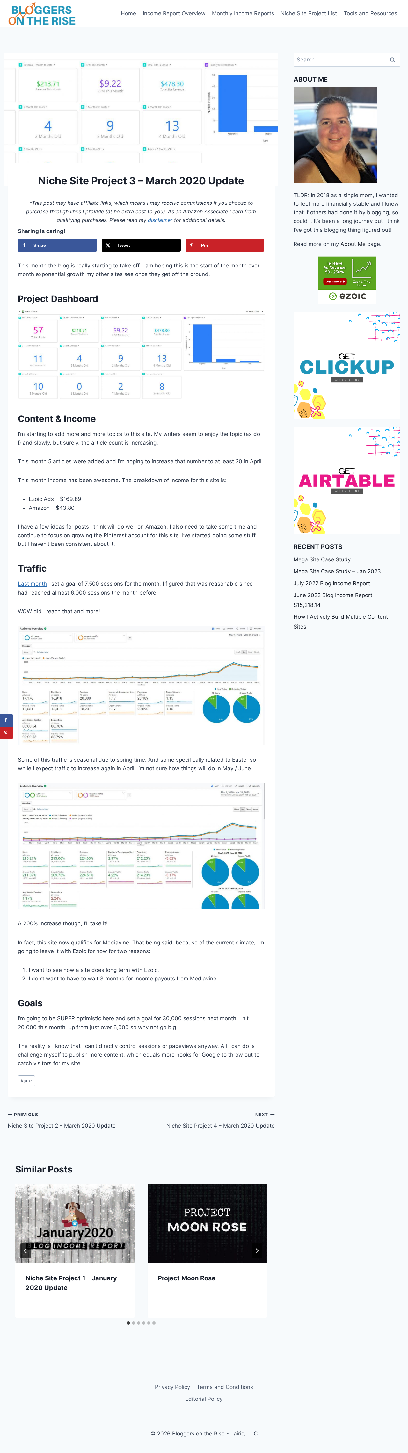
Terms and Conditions (225, 1387)
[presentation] (75, 1223)
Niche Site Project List (308, 13)
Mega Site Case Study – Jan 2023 (337, 571)
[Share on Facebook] (6, 720)
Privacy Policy (172, 1387)
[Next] (257, 1250)
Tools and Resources (370, 13)
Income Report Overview (174, 13)
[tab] (128, 1323)
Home (128, 13)
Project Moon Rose (186, 1278)
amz (26, 1080)
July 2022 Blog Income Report (332, 583)
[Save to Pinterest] (6, 733)
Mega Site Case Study (322, 559)
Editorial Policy (203, 1399)
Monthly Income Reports (243, 13)
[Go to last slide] (25, 1250)
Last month (32, 583)
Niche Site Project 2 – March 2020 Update (62, 1120)
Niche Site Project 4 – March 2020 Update (220, 1120)
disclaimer (160, 220)
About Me (353, 244)
